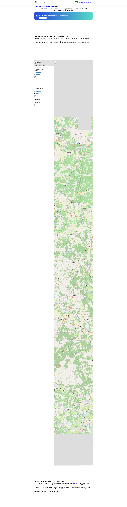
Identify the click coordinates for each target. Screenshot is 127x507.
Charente (52, 6)
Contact (91, 2)
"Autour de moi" (76, 483)
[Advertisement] (63, 27)
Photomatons (39, 62)
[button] (73, 262)
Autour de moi (78, 2)
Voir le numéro (38, 72)
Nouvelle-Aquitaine (46, 6)
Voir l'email (38, 74)
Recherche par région (85, 2)
